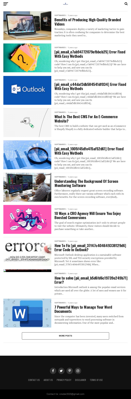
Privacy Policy (64, 380)
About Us (48, 380)
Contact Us (34, 380)
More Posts (65, 336)
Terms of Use (96, 380)
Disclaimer (80, 380)
